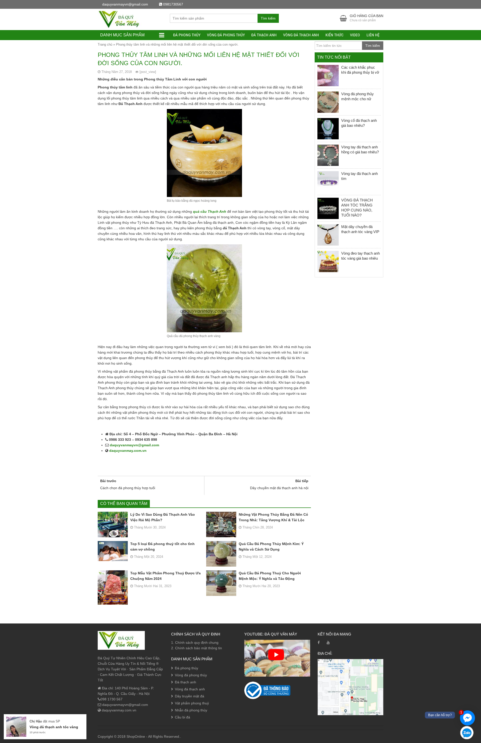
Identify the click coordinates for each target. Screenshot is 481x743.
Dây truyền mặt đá (189, 696)
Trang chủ (105, 44)
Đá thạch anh (264, 35)
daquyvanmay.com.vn (127, 451)
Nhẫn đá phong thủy (191, 710)
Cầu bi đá (182, 717)
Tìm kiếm (268, 18)
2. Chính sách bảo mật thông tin (196, 648)
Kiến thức (334, 35)
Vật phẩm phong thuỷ (192, 703)
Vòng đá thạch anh (301, 35)
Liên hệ (373, 35)
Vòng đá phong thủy (226, 35)
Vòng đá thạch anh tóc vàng (54, 727)
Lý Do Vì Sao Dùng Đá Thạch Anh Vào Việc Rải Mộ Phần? (162, 517)
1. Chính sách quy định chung (194, 643)
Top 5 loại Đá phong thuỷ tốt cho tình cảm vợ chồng (162, 546)
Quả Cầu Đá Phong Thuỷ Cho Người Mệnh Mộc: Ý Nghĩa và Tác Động (270, 576)
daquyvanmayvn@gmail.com (134, 445)
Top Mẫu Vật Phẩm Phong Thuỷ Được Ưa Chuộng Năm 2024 (165, 576)
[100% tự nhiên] (121, 19)
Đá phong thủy (186, 35)
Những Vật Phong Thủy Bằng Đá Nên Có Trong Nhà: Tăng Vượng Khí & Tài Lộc (273, 517)
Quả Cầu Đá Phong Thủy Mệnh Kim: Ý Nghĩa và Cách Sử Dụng (271, 546)
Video (355, 35)
